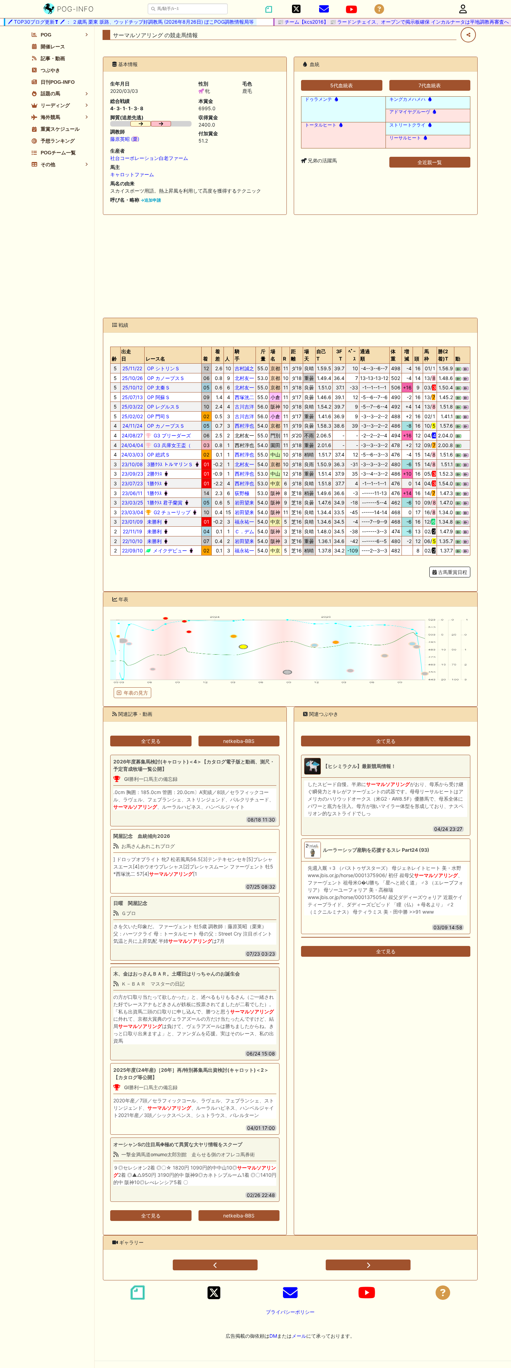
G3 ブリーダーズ (171, 435)
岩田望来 (244, 502)
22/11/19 (132, 531)
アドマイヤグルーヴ (409, 111)
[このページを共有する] (468, 34)
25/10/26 (132, 378)
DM (273, 1336)
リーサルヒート (405, 137)
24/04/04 (132, 445)
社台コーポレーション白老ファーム (149, 158)
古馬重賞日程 (452, 572)
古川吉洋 (244, 407)
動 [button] (457, 359)
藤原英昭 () (124, 139)
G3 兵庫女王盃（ (171, 445)
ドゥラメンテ (318, 99)
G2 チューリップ (171, 512)
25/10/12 (132, 387)
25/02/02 (132, 416)
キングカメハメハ (407, 99)
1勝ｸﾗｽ (154, 483)
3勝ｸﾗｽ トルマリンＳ (169, 464)
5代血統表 (341, 85)
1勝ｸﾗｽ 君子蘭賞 (164, 502)
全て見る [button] (151, 741)
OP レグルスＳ (163, 407)
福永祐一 (244, 522)
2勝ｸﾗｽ (154, 474)
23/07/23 (132, 483)
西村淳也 (244, 426)
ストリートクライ (407, 125)
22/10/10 (132, 541)
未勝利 (154, 522)
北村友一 (244, 378)
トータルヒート (320, 125)
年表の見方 (136, 693)
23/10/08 (132, 464)
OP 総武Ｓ (158, 455)
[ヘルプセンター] (379, 9)
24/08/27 (132, 435)
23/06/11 (132, 493)
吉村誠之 (244, 368)
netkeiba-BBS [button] (238, 741)
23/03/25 (132, 502)
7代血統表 (430, 85)
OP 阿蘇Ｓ (158, 397)
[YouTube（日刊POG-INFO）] (351, 9)
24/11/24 (132, 426)
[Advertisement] (290, 266)
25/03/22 (132, 407)
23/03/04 (132, 512)
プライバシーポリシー (290, 1312)
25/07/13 (132, 397)
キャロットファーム (132, 174)
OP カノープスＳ (165, 378)
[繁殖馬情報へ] (335, 99)
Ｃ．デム (244, 531)
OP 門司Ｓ (158, 416)
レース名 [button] (155, 359)
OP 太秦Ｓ (158, 387)
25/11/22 (132, 368)
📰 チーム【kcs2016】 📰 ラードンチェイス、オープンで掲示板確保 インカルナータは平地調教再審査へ (379, 22)
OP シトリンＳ (163, 368)
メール (299, 1336)
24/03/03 (132, 455)
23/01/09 (132, 522)
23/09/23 (132, 474)
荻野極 (242, 493)
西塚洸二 (244, 397)
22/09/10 (132, 550)
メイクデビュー (169, 550)
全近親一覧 (429, 162)
